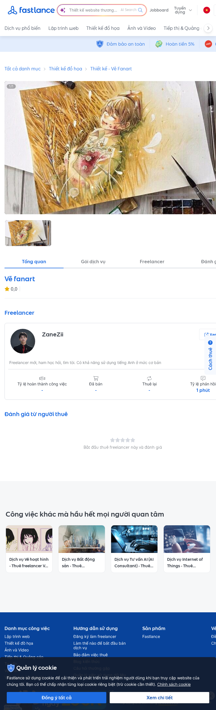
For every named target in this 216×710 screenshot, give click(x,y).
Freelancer (152, 261)
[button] (183, 10)
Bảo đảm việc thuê (90, 655)
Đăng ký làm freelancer (94, 636)
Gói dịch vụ (93, 261)
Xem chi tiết (160, 697)
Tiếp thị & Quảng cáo (186, 28)
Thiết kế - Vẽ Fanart (111, 68)
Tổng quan (34, 261)
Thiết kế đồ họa (103, 28)
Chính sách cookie (174, 684)
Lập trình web (63, 28)
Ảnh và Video (141, 28)
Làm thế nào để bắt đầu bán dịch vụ (99, 645)
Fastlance (151, 636)
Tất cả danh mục (22, 68)
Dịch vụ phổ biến (22, 28)
